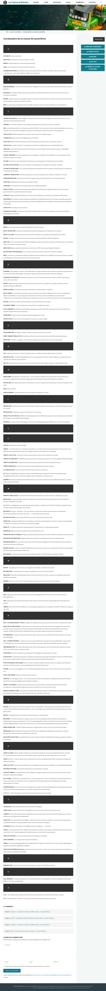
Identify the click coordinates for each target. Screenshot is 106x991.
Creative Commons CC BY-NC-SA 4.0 (25, 988)
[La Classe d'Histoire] (5, 2)
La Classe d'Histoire (18, 2)
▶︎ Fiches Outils (93, 52)
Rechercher (99, 39)
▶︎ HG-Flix (92, 62)
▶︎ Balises (92, 57)
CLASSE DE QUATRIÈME (15, 32)
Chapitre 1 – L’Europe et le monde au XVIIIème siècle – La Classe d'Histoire (30, 912)
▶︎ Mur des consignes (93, 47)
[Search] (101, 2)
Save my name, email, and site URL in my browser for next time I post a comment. (27, 966)
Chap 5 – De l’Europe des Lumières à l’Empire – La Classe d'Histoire (28, 931)
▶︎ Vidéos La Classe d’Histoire (93, 68)
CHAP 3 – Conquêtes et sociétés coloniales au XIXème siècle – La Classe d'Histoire (32, 918)
